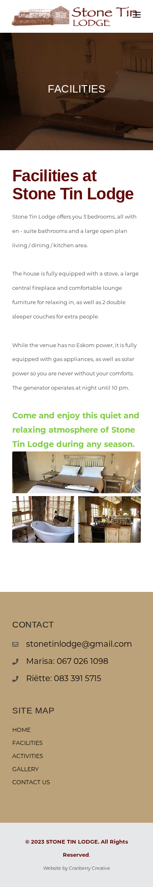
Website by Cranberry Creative (76, 868)
